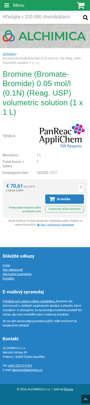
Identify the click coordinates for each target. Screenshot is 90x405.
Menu (18, 5)
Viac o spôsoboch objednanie (57, 224)
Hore (85, 398)
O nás (6, 265)
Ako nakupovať (13, 269)
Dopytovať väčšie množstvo (65, 209)
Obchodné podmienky (17, 274)
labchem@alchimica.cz (27, 370)
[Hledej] (85, 17)
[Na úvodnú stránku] (45, 35)
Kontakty (8, 278)
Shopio (68, 389)
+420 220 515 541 (20, 365)
